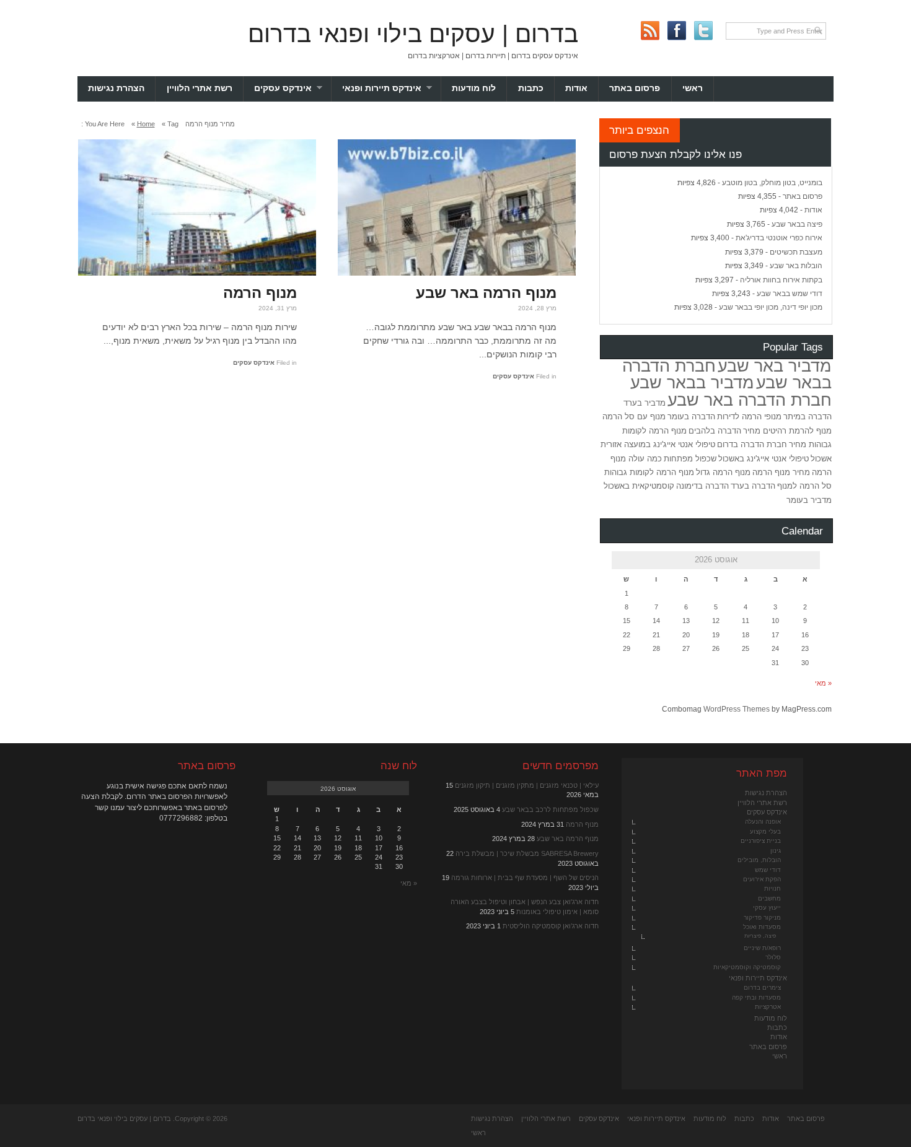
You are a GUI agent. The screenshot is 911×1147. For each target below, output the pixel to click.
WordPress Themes (736, 709)
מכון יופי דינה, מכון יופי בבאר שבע (770, 307)
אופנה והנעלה (763, 821)
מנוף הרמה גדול (723, 472)
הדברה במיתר (807, 416)
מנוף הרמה (260, 292)
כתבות (531, 88)
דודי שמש (768, 869)
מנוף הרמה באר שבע (486, 292)
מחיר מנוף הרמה (781, 472)
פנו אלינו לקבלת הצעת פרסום (675, 154)
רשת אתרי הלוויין (199, 88)
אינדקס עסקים (293, 88)
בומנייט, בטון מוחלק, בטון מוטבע (772, 182)
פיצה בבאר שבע (797, 224)
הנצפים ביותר (639, 130)
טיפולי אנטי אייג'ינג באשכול (763, 458)
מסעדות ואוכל (762, 926)
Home (146, 124)
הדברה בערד (753, 486)
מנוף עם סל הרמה (634, 416)
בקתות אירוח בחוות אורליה (781, 280)
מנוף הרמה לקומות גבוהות (649, 472)
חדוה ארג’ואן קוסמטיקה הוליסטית (551, 926)
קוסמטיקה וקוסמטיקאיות (747, 967)
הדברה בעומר (691, 416)
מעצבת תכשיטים (796, 252)
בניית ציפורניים (761, 840)
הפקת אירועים (762, 879)
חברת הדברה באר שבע (749, 400)
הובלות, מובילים (759, 860)
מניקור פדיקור (762, 917)
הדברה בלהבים (715, 430)
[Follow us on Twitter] (703, 30)
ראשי (692, 88)
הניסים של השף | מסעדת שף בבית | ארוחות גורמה (525, 877)
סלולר (773, 957)
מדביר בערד (644, 403)
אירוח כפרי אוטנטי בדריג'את (779, 237)
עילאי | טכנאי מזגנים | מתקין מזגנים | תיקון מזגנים (527, 785)
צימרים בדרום (762, 987)
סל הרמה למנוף (804, 486)
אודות (576, 88)
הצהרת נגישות (116, 88)
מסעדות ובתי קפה (756, 997)
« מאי (823, 683)
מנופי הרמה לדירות (749, 416)
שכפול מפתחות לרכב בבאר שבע (550, 809)
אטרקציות (768, 1006)
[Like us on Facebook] (676, 30)
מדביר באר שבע (775, 366)
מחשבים (769, 898)
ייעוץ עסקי (767, 907)
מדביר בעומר (809, 500)
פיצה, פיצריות (760, 936)
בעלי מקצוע (765, 831)
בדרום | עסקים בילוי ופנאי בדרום (413, 33)
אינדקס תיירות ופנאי (391, 88)
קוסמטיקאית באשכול (639, 486)
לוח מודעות (474, 88)
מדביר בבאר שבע (692, 382)
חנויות (772, 888)
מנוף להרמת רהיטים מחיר (787, 430)
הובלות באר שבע (796, 265)
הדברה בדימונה (702, 486)
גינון (775, 850)
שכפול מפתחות (690, 458)
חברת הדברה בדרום (752, 444)
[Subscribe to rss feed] (649, 30)
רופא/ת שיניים (762, 947)
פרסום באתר (634, 88)
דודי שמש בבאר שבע (789, 293)
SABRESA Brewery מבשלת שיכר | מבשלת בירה (527, 853)
